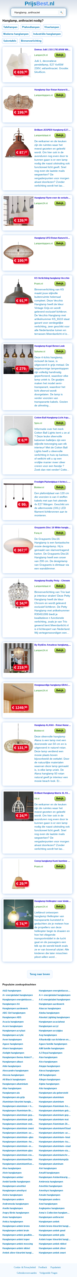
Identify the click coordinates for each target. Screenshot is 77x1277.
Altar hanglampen (11, 1088)
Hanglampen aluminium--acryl (18, 1133)
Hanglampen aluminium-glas (17, 1150)
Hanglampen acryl (48, 1026)
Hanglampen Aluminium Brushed (18, 1110)
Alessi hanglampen (49, 1070)
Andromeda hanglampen (15, 1204)
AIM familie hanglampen (51, 1048)
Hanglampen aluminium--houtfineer (18, 1141)
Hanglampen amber (12, 1177)
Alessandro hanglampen (15, 1070)
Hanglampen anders (49, 1199)
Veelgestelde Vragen (48, 1273)
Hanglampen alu (11, 1093)
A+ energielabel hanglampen (17, 995)
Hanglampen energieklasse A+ (55, 990)
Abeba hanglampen (49, 1013)
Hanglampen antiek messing (17, 1244)
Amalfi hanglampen (49, 1173)
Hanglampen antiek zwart (52, 1252)
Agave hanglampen (12, 1044)
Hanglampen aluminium (51, 1097)
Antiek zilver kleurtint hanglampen (18, 1252)
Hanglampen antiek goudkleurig (18, 1235)
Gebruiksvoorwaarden (27, 1273)
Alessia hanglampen (13, 1075)
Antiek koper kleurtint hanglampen (55, 1239)
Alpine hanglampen (49, 1084)
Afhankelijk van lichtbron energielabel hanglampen (55, 1039)
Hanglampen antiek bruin (15, 1230)
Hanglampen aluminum (51, 1164)
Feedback (42, 1267)
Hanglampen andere (13, 1199)
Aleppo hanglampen (49, 1066)
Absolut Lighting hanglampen (54, 1017)
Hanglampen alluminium (15, 1084)
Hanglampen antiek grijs (52, 1235)
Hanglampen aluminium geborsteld (55, 1110)
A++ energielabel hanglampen (54, 995)
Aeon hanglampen (12, 1039)
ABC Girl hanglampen (13, 1013)
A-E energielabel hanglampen (54, 999)
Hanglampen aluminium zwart (18, 1128)
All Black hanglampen (14, 1079)
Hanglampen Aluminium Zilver (55, 1124)
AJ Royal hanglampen (50, 1053)
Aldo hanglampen (11, 1066)
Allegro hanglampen (49, 1079)
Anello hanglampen (12, 1208)
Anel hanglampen (48, 1204)
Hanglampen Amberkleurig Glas (55, 1177)
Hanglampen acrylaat (13, 1030)
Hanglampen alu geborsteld (53, 1093)
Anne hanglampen (12, 1217)
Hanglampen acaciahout (52, 1022)
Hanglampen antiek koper (16, 1239)
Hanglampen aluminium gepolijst (55, 1115)
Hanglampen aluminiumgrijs (54, 1159)
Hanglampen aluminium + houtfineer (18, 1106)
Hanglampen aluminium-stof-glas (18, 1155)
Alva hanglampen (11, 1168)
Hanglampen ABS (11, 1017)
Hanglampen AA (11, 1004)
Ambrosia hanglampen (51, 1181)
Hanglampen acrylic (13, 1035)
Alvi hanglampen (48, 1168)
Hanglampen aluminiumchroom (55, 1155)
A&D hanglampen (11, 990)
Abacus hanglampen (50, 1008)
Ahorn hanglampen (12, 1048)
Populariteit (55, 1267)
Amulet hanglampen (49, 1195)
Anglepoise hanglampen (51, 1208)
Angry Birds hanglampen (15, 1212)
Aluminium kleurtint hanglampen (18, 1101)
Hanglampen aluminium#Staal (55, 1128)
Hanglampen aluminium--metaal (18, 1146)
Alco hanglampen (48, 1061)
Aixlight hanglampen (13, 1053)
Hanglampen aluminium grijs (17, 1119)
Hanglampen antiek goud (52, 1230)
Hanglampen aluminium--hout (54, 1137)
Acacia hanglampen (13, 1022)
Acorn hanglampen (12, 1026)
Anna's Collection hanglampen (55, 1212)
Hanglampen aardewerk (51, 1004)
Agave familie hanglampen (53, 1044)
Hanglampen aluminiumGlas (17, 1159)
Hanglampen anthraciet (51, 1217)
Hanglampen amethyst (14, 1190)
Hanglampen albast (12, 1061)
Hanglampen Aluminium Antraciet (55, 1106)
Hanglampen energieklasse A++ (18, 999)
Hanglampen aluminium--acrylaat (55, 1133)
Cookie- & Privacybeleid (25, 1267)
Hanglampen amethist (14, 1186)
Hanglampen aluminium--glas (17, 1137)
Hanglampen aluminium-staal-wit (55, 1150)
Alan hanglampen (48, 1057)
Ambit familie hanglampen (16, 1181)
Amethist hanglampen (50, 1186)
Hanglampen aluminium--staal (55, 1146)
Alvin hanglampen (11, 1173)
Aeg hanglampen (48, 1035)
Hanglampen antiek (49, 1221)
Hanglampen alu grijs (13, 1097)
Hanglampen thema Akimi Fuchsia (18, 1057)
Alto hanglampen (48, 1088)
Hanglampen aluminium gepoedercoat (18, 1115)
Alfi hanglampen (47, 1075)
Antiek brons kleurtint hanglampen (55, 1226)
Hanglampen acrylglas (51, 1030)
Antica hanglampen (12, 1221)
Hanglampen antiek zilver (52, 1248)
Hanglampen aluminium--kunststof (55, 1141)
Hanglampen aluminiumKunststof (18, 1164)
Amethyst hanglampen (51, 1190)
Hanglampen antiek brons (16, 1226)
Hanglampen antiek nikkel (52, 1244)
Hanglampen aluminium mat (54, 1119)
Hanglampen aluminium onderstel (18, 1124)
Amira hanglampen (12, 1195)
